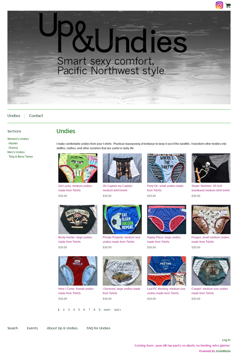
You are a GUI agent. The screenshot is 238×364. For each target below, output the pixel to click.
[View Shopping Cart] (228, 6)
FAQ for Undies (98, 328)
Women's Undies (18, 139)
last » (117, 309)
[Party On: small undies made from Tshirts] (166, 168)
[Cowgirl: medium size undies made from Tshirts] (211, 271)
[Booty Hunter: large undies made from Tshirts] (77, 219)
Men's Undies (16, 152)
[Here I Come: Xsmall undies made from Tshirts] (77, 271)
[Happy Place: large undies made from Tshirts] (166, 219)
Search (12, 328)
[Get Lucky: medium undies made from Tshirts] (77, 168)
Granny (13, 147)
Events (32, 328)
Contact (36, 116)
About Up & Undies (62, 328)
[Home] (119, 57)
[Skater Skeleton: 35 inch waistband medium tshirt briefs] (211, 168)
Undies (13, 116)
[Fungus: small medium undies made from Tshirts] (211, 219)
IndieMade (223, 351)
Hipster (13, 143)
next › (107, 309)
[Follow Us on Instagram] (220, 5)
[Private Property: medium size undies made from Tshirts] (122, 219)
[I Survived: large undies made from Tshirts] (122, 271)
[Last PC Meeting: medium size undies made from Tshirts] (166, 271)
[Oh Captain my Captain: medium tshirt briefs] (122, 168)
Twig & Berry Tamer (21, 156)
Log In (226, 340)
